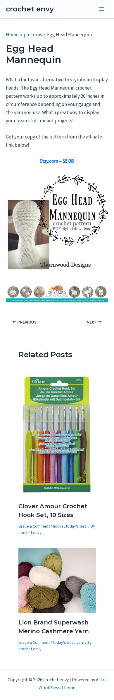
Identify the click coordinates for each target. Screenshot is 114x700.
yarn (80, 642)
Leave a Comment (34, 526)
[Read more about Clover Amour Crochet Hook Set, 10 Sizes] (57, 434)
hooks (58, 526)
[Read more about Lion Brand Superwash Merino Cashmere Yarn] (57, 580)
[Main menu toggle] (101, 9)
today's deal (76, 526)
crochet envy (30, 9)
